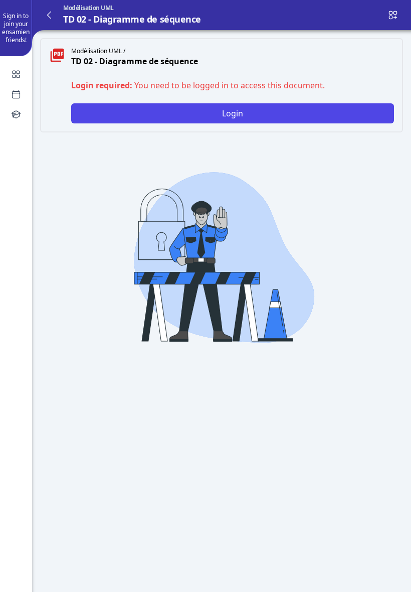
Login (232, 113)
